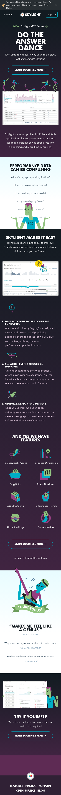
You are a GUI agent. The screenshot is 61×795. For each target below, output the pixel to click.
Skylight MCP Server (28, 26)
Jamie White (29, 662)
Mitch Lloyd (29, 635)
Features (16, 786)
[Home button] (30, 14)
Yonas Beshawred (29, 648)
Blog (41, 790)
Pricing (31, 786)
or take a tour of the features (30, 558)
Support (45, 786)
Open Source (25, 790)
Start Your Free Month (30, 70)
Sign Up (52, 15)
